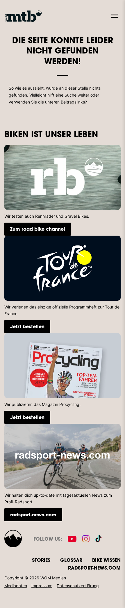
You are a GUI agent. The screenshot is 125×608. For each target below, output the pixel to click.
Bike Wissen (106, 560)
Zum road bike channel (37, 229)
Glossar (71, 560)
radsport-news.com (33, 514)
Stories (41, 560)
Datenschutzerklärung (78, 585)
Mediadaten (15, 585)
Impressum (41, 585)
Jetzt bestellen (27, 326)
